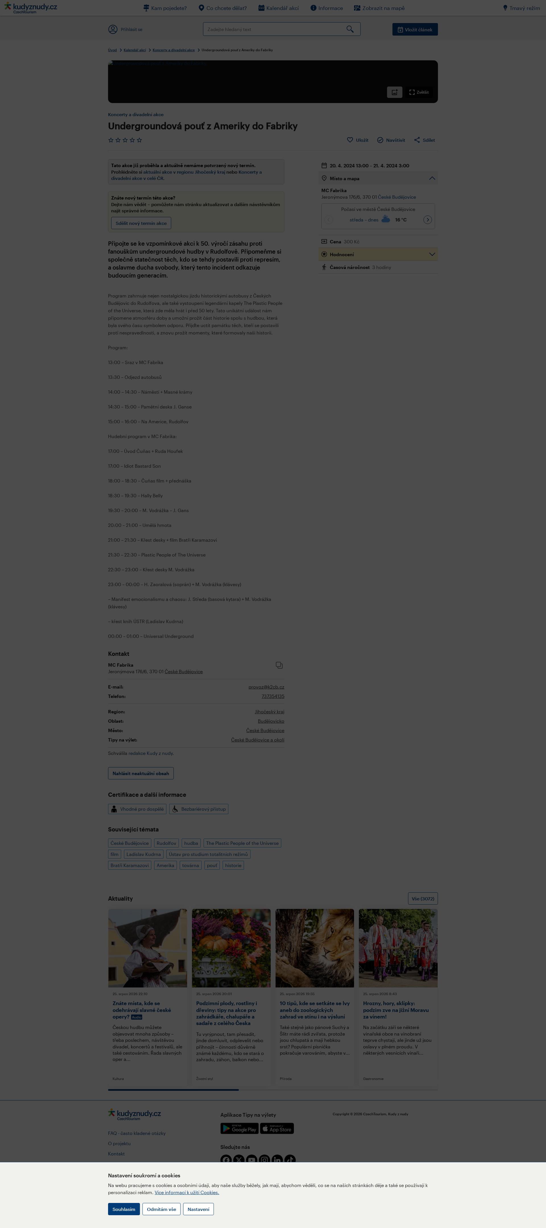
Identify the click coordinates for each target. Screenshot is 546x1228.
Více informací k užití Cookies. (187, 1192)
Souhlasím (124, 1209)
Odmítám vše (161, 1209)
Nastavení (198, 1209)
